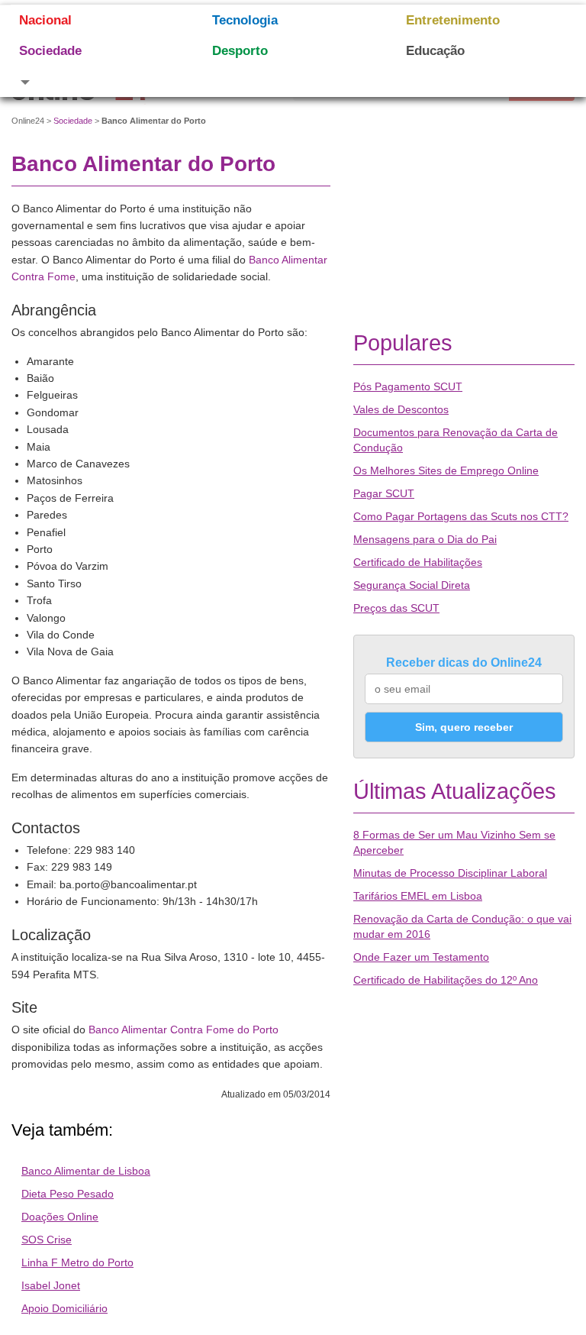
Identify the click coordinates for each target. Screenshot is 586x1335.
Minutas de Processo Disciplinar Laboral (450, 873)
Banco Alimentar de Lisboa (85, 1171)
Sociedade (50, 51)
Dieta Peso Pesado (67, 1194)
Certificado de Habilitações (417, 562)
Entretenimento (453, 20)
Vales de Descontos (401, 409)
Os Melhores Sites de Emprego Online (446, 470)
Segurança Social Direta (411, 585)
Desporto (240, 51)
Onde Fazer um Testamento (421, 957)
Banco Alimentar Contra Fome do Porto (184, 1029)
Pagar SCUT (383, 493)
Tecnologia (245, 20)
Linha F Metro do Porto (77, 1262)
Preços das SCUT (396, 608)
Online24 (27, 120)
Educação (435, 51)
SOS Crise (46, 1239)
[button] (96, 81)
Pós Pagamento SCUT (407, 386)
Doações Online (59, 1217)
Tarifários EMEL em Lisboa (417, 896)
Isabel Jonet (50, 1285)
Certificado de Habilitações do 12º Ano (445, 980)
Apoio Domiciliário (64, 1308)
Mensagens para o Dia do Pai (425, 539)
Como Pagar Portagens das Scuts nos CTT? (460, 516)
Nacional (45, 20)
